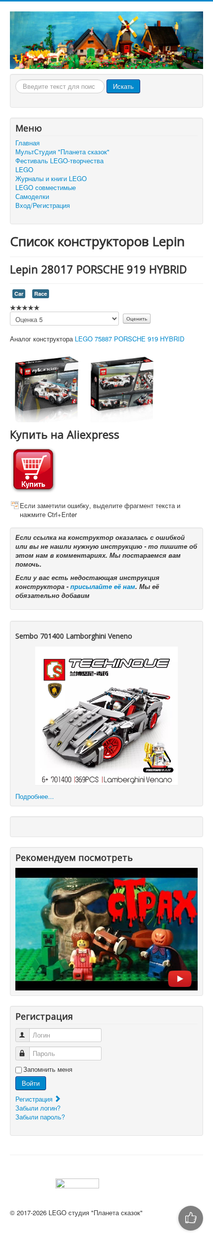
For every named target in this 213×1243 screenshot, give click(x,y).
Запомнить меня (47, 1069)
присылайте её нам (102, 586)
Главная (27, 142)
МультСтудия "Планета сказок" (62, 151)
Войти (31, 1083)
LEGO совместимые (45, 187)
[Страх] (106, 928)
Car (18, 293)
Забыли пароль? (40, 1116)
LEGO (24, 169)
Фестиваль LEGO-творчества (59, 160)
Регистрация (34, 1099)
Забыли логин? (37, 1107)
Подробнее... (34, 796)
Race (40, 293)
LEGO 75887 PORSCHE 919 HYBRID (129, 338)
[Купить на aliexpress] (33, 468)
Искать (123, 86)
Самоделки (32, 196)
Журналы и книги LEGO (51, 178)
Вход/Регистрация (42, 205)
